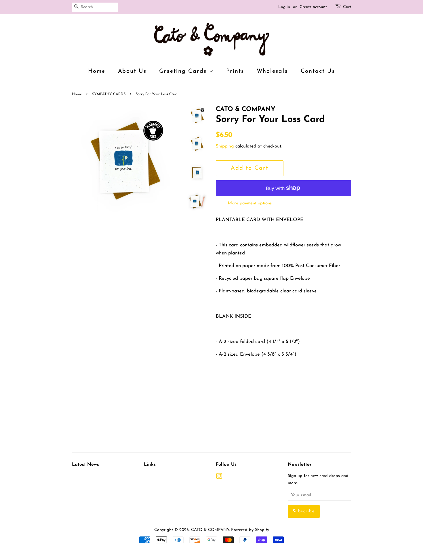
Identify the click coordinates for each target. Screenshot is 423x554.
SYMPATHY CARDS (108, 94)
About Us (132, 71)
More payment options (250, 203)
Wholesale (272, 71)
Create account (313, 7)
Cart (347, 7)
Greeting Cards (184, 71)
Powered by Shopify (250, 530)
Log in (284, 7)
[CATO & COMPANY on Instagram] (219, 478)
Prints (235, 71)
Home (97, 71)
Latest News (85, 464)
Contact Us (318, 71)
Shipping (225, 146)
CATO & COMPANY (210, 530)
